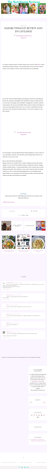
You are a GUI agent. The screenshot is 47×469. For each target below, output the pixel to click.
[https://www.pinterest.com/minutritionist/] (34, 415)
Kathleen (9, 282)
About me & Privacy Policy (26, 462)
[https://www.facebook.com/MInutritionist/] (37, 415)
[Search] (44, 402)
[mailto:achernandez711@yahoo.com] (38, 417)
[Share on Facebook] (31, 211)
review (27, 215)
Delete (8, 289)
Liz (7, 305)
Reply (5, 289)
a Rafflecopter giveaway (9, 202)
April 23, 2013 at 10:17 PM (17, 282)
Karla (8, 323)
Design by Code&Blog (41, 462)
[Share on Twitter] (27, 467)
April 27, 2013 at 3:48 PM (14, 323)
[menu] (2, 16)
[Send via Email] (36, 211)
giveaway (23, 215)
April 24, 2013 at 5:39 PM (13, 305)
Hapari (39, 64)
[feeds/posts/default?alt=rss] (44, 415)
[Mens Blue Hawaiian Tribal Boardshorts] (23, 140)
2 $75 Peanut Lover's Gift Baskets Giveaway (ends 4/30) (38, 440)
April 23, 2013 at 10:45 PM (17, 295)
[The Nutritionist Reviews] (23, 13)
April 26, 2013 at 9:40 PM (14, 314)
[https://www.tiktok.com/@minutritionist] (39, 415)
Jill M (8, 314)
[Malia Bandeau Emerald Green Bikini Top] (23, 48)
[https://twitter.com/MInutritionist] (41, 415)
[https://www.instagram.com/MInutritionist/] (32, 415)
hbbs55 (8, 332)
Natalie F (9, 295)
